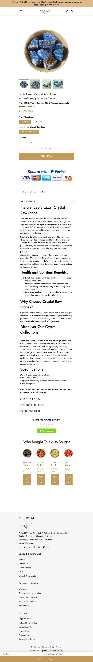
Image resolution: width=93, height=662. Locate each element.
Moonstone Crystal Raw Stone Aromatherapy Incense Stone (27, 463)
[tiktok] (49, 547)
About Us (22, 559)
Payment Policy (25, 635)
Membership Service (27, 601)
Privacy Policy (24, 631)
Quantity (22, 137)
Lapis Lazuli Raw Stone (36, 127)
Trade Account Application (30, 593)
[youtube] (30, 547)
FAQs (21, 571)
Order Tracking (25, 567)
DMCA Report (34, 651)
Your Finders (24, 605)
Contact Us (23, 563)
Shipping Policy (25, 618)
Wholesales (23, 589)
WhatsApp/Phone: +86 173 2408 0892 (35, 539)
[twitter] (25, 547)
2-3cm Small (28, 117)
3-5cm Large (37, 122)
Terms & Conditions (27, 639)
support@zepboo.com (28, 543)
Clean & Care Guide (27, 576)
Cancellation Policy (26, 627)
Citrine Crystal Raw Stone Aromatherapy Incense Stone (54, 463)
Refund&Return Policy (28, 622)
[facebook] (20, 547)
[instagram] (35, 547)
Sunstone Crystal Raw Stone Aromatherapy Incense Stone (41, 463)
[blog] (44, 547)
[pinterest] (40, 547)
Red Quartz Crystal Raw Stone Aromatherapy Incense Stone (68, 463)
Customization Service (28, 597)
